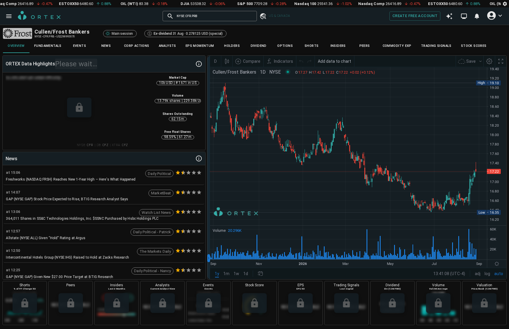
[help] (198, 63)
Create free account (414, 16)
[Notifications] (477, 16)
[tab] (16, 46)
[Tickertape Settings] (505, 3)
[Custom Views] (464, 16)
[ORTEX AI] (449, 16)
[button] (263, 16)
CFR (90, 145)
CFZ (106, 145)
